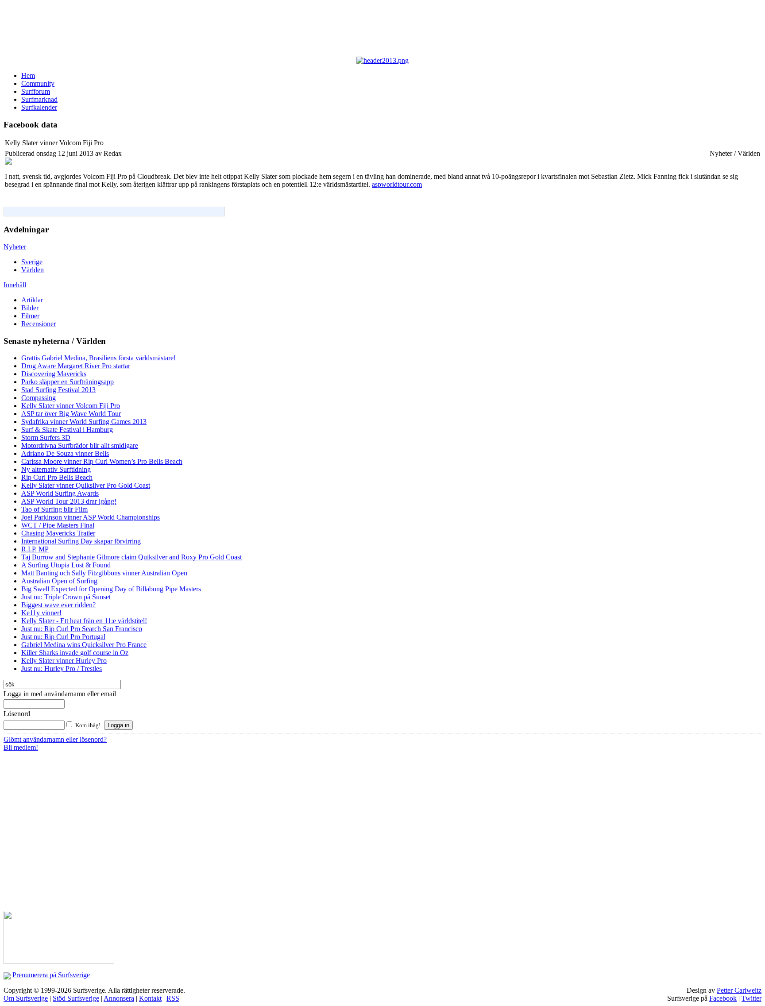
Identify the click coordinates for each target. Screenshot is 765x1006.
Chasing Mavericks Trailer (58, 533)
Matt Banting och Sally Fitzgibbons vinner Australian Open (104, 573)
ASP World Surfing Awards (60, 493)
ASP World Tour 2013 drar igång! (68, 501)
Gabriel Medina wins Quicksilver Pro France (84, 644)
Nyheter (15, 247)
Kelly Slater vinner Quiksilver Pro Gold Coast (85, 485)
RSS (172, 998)
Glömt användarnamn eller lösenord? (55, 739)
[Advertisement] (220, 30)
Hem (28, 75)
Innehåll (15, 285)
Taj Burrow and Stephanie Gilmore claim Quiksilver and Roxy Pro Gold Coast (131, 557)
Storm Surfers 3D (45, 437)
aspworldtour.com (397, 184)
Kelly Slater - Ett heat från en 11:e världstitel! (84, 620)
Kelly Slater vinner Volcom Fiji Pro (70, 405)
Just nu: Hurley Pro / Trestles (61, 668)
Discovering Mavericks (53, 374)
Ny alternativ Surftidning (56, 469)
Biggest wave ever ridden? (58, 605)
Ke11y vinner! (41, 613)
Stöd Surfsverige (76, 998)
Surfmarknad (39, 99)
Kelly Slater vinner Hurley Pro (64, 660)
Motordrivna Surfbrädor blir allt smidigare (79, 445)
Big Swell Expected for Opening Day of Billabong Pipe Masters (111, 589)
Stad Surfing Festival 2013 (58, 389)
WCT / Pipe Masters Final (57, 525)
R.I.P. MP (35, 549)
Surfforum (35, 91)
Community (37, 83)
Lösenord (17, 713)
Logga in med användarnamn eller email (60, 694)
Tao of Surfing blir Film (54, 509)
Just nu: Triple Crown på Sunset (66, 597)
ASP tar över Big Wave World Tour (71, 413)
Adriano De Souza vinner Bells (65, 453)
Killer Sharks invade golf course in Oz (74, 652)
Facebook (723, 998)
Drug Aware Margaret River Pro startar (75, 366)
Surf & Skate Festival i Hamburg (67, 429)
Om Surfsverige (26, 998)
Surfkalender (39, 107)
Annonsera (119, 998)
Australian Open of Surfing (59, 581)
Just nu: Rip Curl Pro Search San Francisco (81, 628)
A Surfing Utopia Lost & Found (66, 565)
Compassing (38, 397)
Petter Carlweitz (739, 990)
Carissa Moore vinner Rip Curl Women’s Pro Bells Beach (101, 461)
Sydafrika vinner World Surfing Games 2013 (84, 421)
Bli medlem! (21, 747)
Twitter (751, 998)
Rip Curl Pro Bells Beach (57, 477)
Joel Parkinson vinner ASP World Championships (90, 517)
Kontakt (150, 998)
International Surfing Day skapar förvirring (81, 541)
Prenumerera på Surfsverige (51, 975)
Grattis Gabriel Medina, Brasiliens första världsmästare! (98, 358)
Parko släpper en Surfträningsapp (67, 381)
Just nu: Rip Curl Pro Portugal (63, 636)
